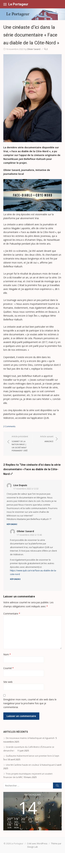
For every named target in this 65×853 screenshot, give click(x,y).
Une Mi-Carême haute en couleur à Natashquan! (30, 764)
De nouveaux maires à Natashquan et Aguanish (30, 738)
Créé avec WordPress (37, 843)
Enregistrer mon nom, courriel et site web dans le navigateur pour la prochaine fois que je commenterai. (29, 703)
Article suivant (46, 439)
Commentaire (11, 613)
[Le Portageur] (32, 14)
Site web (7, 681)
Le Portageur (18, 4)
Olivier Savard (33, 49)
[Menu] (5, 4)
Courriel (8, 668)
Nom (7, 654)
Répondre (12, 524)
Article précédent (20, 443)
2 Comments (9, 426)
